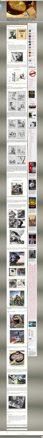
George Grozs (32, 298)
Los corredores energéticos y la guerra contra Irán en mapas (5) (33, 33)
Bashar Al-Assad (32, 287)
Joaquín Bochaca (31, 313)
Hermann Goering (32, 312)
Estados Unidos (32, 264)
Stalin (30, 289)
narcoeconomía (30, 280)
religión (31, 285)
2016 (29, 156)
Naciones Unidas (31, 275)
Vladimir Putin (33, 280)
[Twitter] (0, 6)
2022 (29, 151)
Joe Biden (33, 313)
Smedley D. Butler (34, 316)
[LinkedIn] (0, 7)
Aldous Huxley (35, 308)
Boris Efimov (34, 309)
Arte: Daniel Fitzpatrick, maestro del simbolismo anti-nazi (15, 26)
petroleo (29, 284)
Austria (34, 302)
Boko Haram (32, 309)
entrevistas (33, 272)
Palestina (35, 278)
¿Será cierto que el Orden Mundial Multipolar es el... (32, 133)
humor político (34, 270)
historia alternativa (32, 277)
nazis (32, 268)
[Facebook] (0, 5)
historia (30, 265)
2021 (29, 152)
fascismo (33, 278)
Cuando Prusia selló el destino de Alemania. (33, 46)
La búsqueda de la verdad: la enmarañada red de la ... (32, 142)
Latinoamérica (30, 293)
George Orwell (34, 298)
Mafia (34, 285)
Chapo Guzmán (31, 310)
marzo (30, 146)
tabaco (29, 308)
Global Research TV (31, 83)
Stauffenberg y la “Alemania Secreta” (33, 44)
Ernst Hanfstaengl (30, 311)
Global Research (31, 82)
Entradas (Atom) (18, 427)
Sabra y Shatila (31, 316)
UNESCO (35, 307)
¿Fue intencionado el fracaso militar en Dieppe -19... (32, 136)
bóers (32, 296)
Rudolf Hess (30, 301)
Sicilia (32, 316)
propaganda (31, 271)
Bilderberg (31, 294)
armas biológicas (34, 291)
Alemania (35, 267)
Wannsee (32, 301)
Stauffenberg (35, 295)
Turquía (35, 277)
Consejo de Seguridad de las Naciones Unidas (32, 283)
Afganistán (32, 283)
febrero (30, 147)
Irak (33, 276)
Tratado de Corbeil (32, 307)
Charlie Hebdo (31, 290)
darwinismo (30, 318)
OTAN (35, 268)
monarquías (30, 287)
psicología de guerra (33, 274)
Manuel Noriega (30, 299)
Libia (35, 285)
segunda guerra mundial (32, 266)
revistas (31, 284)
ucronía (33, 285)
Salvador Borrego (33, 306)
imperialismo (30, 267)
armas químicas (31, 279)
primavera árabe (34, 292)
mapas (29, 276)
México (35, 299)
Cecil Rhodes (33, 294)
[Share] (0, 8)
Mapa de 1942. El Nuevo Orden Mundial (33, 49)
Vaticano (31, 288)
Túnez (33, 317)
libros (33, 267)
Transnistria (29, 317)
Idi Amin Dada (35, 312)
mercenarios (32, 292)
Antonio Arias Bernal (30, 302)
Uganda (34, 317)
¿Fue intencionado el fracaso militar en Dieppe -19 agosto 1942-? (33, 38)
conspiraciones (34, 265)
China (31, 278)
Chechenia (30, 297)
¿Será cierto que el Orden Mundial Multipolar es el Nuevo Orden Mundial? (33, 36)
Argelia (32, 302)
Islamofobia (35, 290)
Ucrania (32, 273)
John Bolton (35, 313)
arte (31, 270)
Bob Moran (29, 309)
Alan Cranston (32, 308)
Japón (32, 281)
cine (35, 296)
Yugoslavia (31, 296)
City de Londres (32, 297)
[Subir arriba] (42, 437)
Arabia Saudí (33, 284)
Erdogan (31, 282)
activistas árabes (34, 288)
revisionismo (30, 283)
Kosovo (32, 295)
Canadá (35, 287)
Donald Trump (31, 276)
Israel (29, 270)
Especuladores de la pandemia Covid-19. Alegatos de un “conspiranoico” (33, 42)
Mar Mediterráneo (33, 299)
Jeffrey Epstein (30, 295)
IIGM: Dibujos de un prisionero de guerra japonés (33, 55)
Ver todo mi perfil (33, 60)
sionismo (29, 282)
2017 (29, 155)
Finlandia (32, 311)
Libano (33, 282)
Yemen (29, 296)
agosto (30, 132)
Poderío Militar (30, 84)
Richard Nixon (30, 306)
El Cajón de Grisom (31, 81)
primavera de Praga (34, 318)
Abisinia (30, 308)
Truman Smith (32, 317)
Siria (33, 268)
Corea (33, 290)
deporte (32, 318)
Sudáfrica (32, 289)
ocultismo (29, 286)
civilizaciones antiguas (33, 286)
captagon (34, 296)
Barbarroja (35, 279)
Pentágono (35, 275)
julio (30, 143)
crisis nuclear (34, 281)
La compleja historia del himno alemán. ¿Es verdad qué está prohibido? (33, 53)
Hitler (29, 271)
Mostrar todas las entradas (22, 23)
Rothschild (31, 306)
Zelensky (31, 291)
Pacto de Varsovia (34, 300)
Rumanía (29, 316)
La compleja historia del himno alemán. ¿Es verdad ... (32, 138)
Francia (35, 276)
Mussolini (32, 293)
